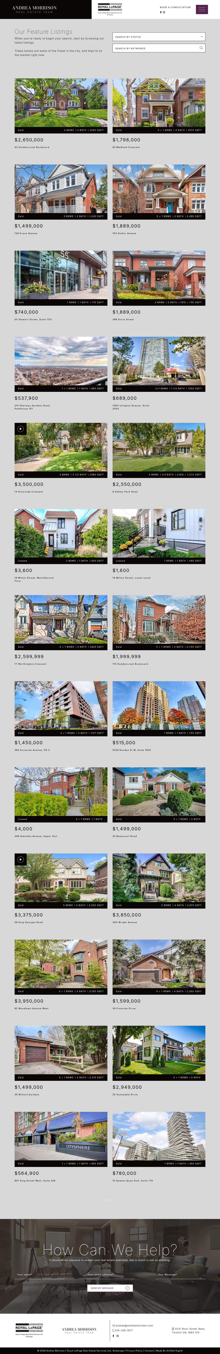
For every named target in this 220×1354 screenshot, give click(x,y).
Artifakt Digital (175, 1350)
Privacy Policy (134, 1350)
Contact (149, 1350)
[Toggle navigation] (202, 9)
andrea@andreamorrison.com (134, 1325)
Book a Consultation (175, 7)
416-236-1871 (124, 1330)
